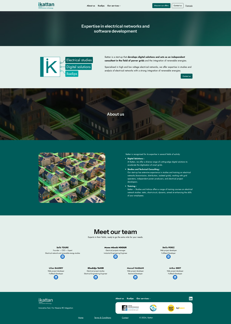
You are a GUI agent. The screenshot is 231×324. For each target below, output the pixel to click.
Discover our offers (161, 5)
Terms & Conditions (102, 317)
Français (189, 5)
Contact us (178, 5)
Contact (125, 317)
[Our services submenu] (120, 5)
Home (80, 317)
